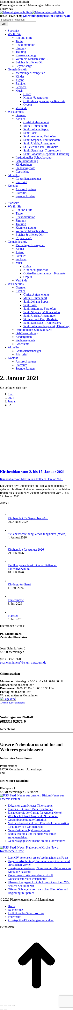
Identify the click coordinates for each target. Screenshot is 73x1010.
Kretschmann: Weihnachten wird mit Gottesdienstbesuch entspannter (30, 877)
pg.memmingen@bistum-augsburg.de (45, 15)
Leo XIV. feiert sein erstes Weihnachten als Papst (38, 857)
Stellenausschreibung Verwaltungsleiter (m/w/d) (37, 534)
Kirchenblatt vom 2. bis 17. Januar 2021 (32, 472)
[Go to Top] (36, 1001)
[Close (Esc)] (1, 1005)
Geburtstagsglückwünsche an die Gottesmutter (36, 840)
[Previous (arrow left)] (1, 1009)
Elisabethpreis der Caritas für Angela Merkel (35, 812)
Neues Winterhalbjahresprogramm (29, 830)
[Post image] (12, 514)
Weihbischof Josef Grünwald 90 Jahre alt (33, 816)
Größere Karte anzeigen (12, 702)
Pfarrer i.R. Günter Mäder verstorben (30, 809)
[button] (31, 920)
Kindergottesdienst (19, 584)
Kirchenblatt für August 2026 (26, 549)
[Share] (5, 1005)
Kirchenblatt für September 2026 (28, 518)
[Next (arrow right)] (5, 1009)
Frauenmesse (16, 600)
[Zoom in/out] (13, 1005)
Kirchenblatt (7, 479)
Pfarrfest (13, 615)
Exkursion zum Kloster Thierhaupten (30, 805)
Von (30, 479)
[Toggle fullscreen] (9, 1005)
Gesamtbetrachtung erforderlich (27, 819)
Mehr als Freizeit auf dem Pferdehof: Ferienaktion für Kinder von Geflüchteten (38, 825)
